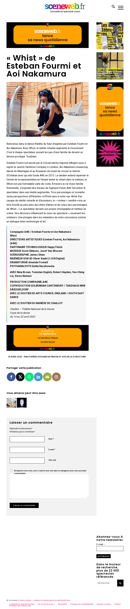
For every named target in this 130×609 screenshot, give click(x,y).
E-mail (52, 449)
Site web (52, 460)
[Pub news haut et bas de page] (47, 47)
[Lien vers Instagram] (56, 376)
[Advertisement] (110, 217)
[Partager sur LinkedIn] (38, 376)
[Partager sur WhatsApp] (29, 376)
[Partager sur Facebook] (11, 376)
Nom (51, 439)
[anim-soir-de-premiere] (110, 165)
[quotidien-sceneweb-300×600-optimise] (110, 135)
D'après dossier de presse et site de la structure (57, 356)
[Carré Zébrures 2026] (110, 48)
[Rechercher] (112, 7)
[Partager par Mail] (47, 376)
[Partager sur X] (20, 376)
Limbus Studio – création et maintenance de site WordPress (44, 600)
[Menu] (119, 7)
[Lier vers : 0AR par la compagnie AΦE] (11, 403)
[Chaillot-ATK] (110, 78)
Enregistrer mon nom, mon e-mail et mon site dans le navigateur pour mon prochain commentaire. (50, 472)
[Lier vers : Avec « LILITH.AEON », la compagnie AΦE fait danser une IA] (22, 403)
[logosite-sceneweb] (65, 7)
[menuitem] (112, 7)
